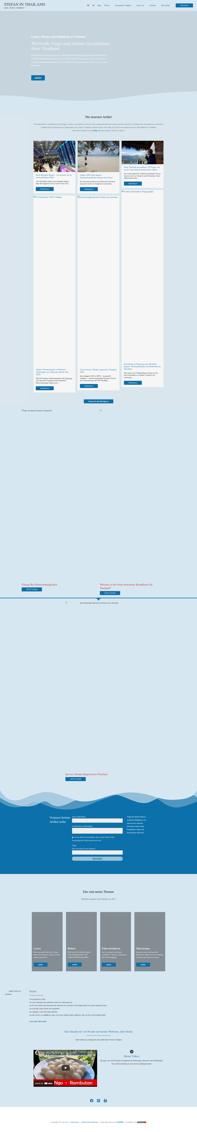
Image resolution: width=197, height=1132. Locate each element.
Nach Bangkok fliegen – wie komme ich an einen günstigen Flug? (53, 176)
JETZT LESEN (31, 589)
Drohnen (152, 5)
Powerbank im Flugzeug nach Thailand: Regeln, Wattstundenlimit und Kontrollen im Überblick (142, 366)
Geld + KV (140, 5)
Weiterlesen (44, 189)
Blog (99, 5)
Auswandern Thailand (123, 5)
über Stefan (165, 5)
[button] (184, 5)
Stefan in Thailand (24, 4)
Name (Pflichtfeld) (78, 817)
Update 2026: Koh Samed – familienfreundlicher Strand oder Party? (96, 176)
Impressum (74, 1122)
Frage (83, 847)
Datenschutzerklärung (89, 1122)
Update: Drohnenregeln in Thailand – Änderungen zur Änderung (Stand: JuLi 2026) (52, 372)
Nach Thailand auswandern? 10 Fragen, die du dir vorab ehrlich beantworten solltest (142, 168)
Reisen (107, 5)
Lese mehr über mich (37, 1021)
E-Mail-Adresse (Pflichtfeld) (82, 826)
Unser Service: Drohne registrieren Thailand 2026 (98, 370)
